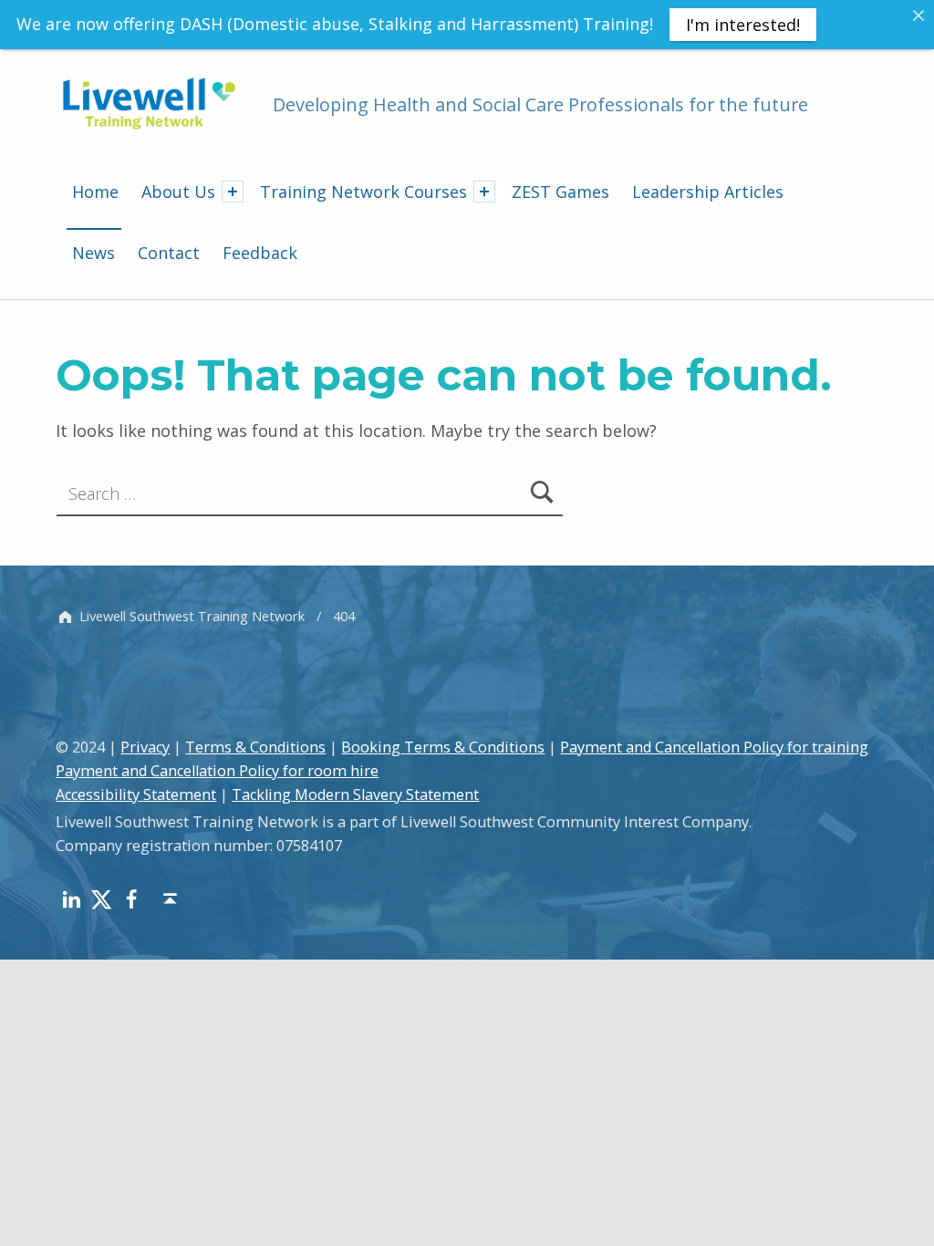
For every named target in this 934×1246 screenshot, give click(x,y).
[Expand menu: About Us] (233, 191)
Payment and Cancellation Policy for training (714, 747)
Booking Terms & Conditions (443, 747)
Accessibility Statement (136, 794)
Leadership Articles (708, 191)
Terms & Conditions (255, 747)
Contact (169, 253)
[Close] (918, 15)
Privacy (145, 747)
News (93, 253)
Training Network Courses (363, 191)
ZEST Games (560, 191)
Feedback (260, 253)
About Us (178, 191)
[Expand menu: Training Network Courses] (484, 191)
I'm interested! (743, 25)
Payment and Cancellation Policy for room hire (217, 771)
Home (95, 191)
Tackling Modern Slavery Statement (355, 794)
